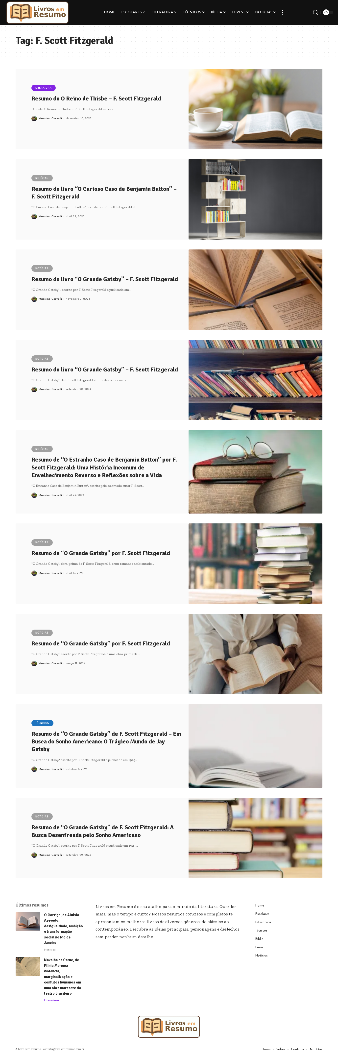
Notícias (41, 178)
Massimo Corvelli (50, 118)
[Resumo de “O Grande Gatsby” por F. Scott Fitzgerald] (256, 563)
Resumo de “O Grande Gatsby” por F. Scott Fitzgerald (100, 553)
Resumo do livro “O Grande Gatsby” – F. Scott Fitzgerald (104, 279)
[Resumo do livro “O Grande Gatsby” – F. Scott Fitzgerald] (256, 289)
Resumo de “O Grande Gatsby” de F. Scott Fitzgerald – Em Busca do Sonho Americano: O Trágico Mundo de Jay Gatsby (106, 741)
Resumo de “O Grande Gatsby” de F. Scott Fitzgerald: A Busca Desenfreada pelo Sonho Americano (102, 831)
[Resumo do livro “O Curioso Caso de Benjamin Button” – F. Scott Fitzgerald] (256, 199)
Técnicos (42, 723)
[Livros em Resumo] (37, 12)
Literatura (43, 87)
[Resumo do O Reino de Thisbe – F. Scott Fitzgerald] (256, 109)
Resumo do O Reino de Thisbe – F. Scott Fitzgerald (96, 98)
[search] (315, 12)
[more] (282, 12)
